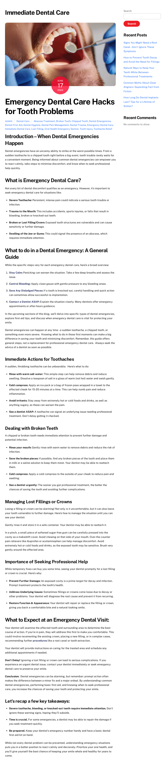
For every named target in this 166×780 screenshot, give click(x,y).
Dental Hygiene (32, 125)
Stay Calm (15, 272)
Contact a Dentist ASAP (24, 301)
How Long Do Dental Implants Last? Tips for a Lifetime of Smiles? (141, 101)
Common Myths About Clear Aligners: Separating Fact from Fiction (141, 87)
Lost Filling (37, 128)
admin (8, 121)
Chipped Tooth (80, 121)
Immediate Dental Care (17, 128)
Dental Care (23, 121)
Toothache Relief (103, 128)
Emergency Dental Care (100, 125)
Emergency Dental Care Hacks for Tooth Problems (60, 106)
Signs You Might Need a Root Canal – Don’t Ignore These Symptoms (140, 47)
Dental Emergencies (100, 121)
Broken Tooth (63, 121)
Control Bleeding (19, 283)
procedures (40, 640)
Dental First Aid (13, 125)
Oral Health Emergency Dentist (62, 128)
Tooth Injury (86, 128)
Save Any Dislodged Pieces (25, 290)
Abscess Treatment (44, 121)
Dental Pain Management (55, 125)
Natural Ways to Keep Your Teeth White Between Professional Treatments (139, 72)
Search (128, 11)
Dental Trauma (78, 125)
